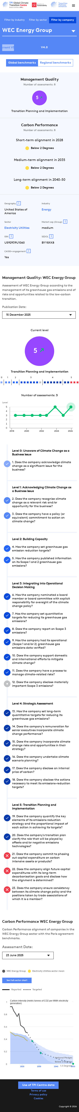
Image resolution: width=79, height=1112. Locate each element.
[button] (73, 5)
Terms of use (38, 1090)
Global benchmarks (22, 62)
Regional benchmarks (55, 62)
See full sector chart (17, 980)
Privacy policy (38, 1094)
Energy (46, 209)
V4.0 (44, 47)
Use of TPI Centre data (38, 1085)
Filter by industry (14, 20)
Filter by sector (38, 20)
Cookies (38, 1098)
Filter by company (62, 20)
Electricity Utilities (16, 228)
